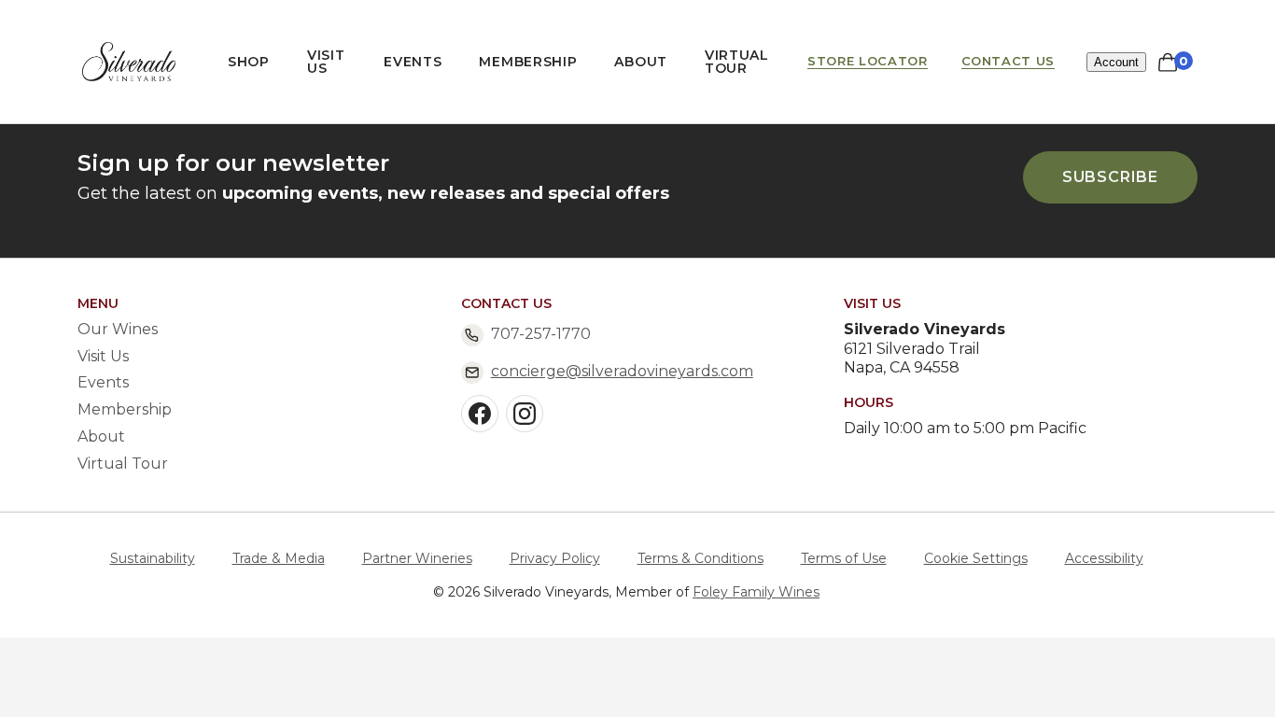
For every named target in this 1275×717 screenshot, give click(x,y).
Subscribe (1110, 177)
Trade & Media (278, 558)
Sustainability (152, 558)
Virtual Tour (737, 62)
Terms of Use (844, 558)
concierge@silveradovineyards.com (622, 371)
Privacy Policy (555, 558)
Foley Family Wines (756, 591)
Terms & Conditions (701, 558)
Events (412, 61)
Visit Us (326, 62)
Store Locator (867, 61)
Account (1116, 62)
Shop (249, 61)
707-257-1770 (541, 334)
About (640, 61)
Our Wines (117, 329)
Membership (528, 61)
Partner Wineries (417, 558)
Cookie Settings (976, 558)
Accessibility (1104, 558)
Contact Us (1008, 61)
